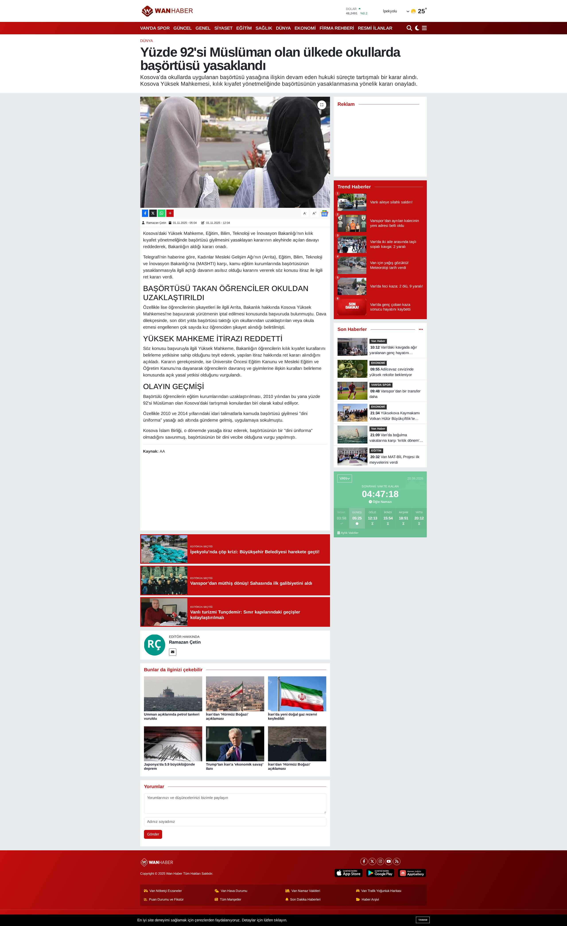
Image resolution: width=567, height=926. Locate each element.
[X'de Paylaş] (153, 213)
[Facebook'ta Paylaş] (145, 213)
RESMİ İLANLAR (375, 28)
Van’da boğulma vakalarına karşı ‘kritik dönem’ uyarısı (394, 438)
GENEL (203, 28)
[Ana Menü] (423, 28)
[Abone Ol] (324, 213)
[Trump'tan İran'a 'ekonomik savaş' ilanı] (235, 743)
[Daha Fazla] (170, 213)
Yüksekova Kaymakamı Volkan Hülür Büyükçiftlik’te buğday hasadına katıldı (394, 416)
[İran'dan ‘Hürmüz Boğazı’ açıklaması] (235, 693)
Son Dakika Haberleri (305, 899)
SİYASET (223, 28)
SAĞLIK (264, 28)
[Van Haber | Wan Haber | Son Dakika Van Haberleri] (167, 11)
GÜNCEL (182, 28)
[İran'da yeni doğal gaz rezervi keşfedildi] (297, 693)
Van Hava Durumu (234, 891)
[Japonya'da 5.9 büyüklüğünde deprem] (173, 743)
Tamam (422, 919)
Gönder (153, 834)
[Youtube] (388, 861)
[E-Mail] (172, 652)
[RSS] (396, 861)
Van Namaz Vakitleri (305, 891)
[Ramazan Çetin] (154, 645)
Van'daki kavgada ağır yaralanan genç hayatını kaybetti (393, 350)
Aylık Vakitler (350, 532)
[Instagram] (380, 861)
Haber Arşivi (370, 899)
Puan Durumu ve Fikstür (166, 899)
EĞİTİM (244, 28)
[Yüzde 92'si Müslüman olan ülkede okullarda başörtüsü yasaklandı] (235, 152)
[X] (372, 861)
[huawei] (412, 873)
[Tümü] (421, 329)
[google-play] (380, 873)
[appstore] (348, 873)
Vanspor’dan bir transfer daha (395, 394)
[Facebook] (364, 861)
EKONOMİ (305, 28)
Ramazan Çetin (156, 222)
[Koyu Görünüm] (416, 28)
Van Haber (378, 341)
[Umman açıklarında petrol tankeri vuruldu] (173, 693)
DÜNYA (283, 28)
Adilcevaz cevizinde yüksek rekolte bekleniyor (391, 372)
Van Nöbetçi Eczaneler (166, 891)
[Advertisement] (235, 493)
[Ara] (410, 28)
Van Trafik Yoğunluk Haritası (381, 891)
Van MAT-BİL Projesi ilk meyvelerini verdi (394, 460)
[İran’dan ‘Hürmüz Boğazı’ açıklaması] (297, 743)
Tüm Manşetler (230, 899)
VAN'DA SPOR (155, 28)
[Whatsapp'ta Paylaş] (161, 213)
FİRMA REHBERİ (337, 28)
